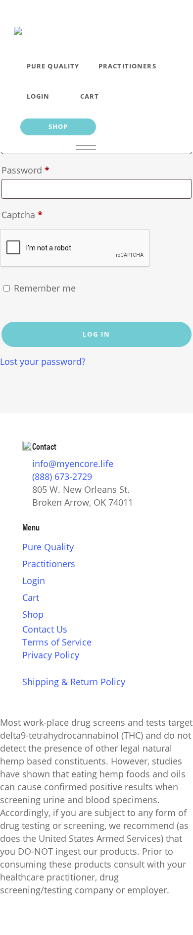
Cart (30, 597)
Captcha (22, 215)
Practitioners (48, 564)
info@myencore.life (72, 463)
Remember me (45, 288)
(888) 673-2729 (62, 476)
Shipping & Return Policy (73, 682)
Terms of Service (57, 642)
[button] (82, 147)
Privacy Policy (50, 655)
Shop (33, 614)
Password (44, 170)
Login (33, 580)
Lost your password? (43, 361)
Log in (96, 334)
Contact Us (44, 629)
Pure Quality (48, 547)
